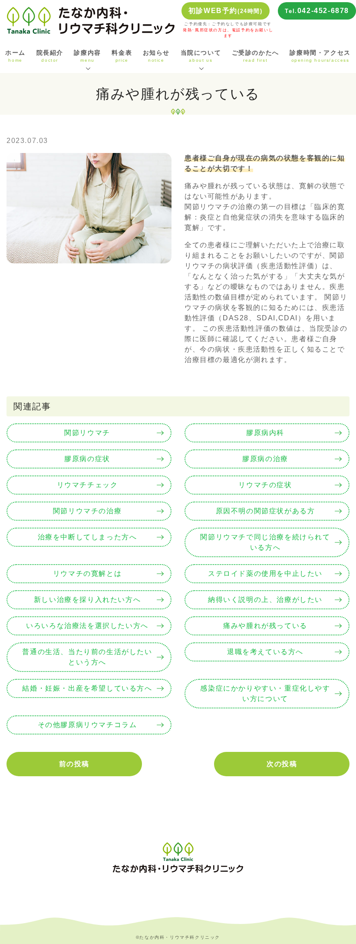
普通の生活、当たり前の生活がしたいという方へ (87, 657)
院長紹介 (49, 56)
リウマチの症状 (265, 485)
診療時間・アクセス (320, 56)
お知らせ (156, 56)
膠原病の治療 (265, 458)
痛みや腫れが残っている (265, 625)
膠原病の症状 (87, 458)
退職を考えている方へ (265, 651)
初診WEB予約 (225, 10)
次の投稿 (282, 764)
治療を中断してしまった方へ (87, 537)
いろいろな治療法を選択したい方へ (87, 625)
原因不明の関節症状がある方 (265, 511)
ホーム (15, 56)
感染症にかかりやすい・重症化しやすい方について (265, 693)
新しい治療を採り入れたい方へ (87, 599)
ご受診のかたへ (255, 56)
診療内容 (87, 56)
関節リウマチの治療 (87, 511)
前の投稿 (74, 764)
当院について (201, 56)
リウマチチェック (87, 485)
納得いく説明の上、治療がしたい (265, 599)
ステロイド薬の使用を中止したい (265, 573)
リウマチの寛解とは (87, 573)
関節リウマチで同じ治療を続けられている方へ (265, 542)
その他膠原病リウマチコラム (87, 724)
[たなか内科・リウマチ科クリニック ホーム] (91, 20)
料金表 (122, 56)
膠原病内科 (265, 432)
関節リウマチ (87, 432)
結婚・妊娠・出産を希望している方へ (87, 688)
